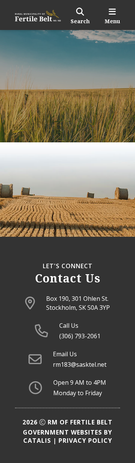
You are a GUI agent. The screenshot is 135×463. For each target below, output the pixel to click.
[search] (80, 15)
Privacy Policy (85, 440)
